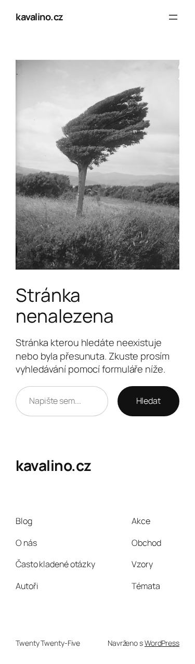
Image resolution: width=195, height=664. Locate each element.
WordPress (162, 643)
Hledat (148, 400)
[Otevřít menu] (173, 17)
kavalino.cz (39, 16)
